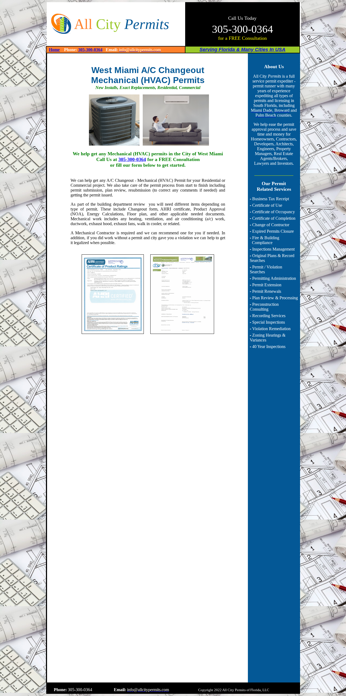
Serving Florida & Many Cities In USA (242, 49)
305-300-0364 (90, 49)
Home (54, 49)
